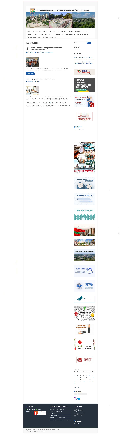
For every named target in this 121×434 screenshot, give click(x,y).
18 (77, 379)
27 (83, 381)
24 (74, 381)
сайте (49, 102)
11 (77, 377)
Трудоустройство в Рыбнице (56, 411)
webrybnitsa (30, 52)
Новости (29, 31)
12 (80, 377)
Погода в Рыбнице (78, 126)
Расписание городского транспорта (57, 417)
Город (50, 31)
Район (55, 31)
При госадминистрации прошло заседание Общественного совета (44, 48)
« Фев (75, 387)
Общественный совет (70, 34)
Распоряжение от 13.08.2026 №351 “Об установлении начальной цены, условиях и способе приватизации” (83, 62)
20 (83, 379)
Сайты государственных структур (57, 409)
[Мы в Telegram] (78, 400)
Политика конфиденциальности (34, 37)
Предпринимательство (58, 34)
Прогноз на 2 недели (78, 129)
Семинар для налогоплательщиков (40, 79)
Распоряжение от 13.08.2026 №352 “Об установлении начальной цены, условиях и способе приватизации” (83, 58)
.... (74, 65)
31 (74, 383)
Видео (35, 34)
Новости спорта (53, 37)
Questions (45, 37)
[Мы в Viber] (75, 400)
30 (92, 381)
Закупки (85, 31)
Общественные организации (74, 31)
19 (80, 379)
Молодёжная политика (82, 34)
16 (92, 377)
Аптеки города (53, 413)
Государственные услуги (45, 34)
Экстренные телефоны (54, 415)
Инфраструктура (62, 31)
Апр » (78, 387)
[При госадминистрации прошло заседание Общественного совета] (32, 57)
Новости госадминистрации (47, 52)
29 (89, 381)
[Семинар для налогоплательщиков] (32, 87)
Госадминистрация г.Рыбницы (40, 31)
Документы (29, 34)
